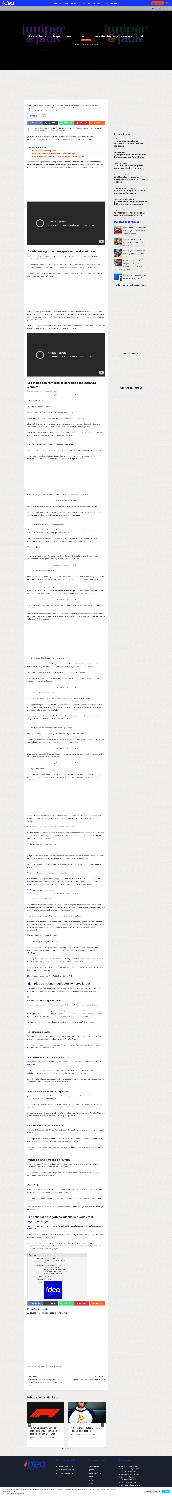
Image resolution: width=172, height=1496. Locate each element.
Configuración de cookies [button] (152, 1491)
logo (43, 1366)
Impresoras (91, 1483)
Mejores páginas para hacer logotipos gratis (88, 1378)
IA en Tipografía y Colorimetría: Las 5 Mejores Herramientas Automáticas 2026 (135, 231)
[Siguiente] (102, 1424)
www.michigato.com (127, 1477)
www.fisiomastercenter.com (130, 1466)
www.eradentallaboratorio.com (131, 1485)
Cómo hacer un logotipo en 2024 (46, 151)
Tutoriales (96, 3)
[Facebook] (153, 8)
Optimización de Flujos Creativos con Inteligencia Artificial (133, 242)
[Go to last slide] (29, 1424)
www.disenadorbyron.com (129, 1469)
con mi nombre (33, 1366)
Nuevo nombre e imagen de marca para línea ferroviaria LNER (58, 156)
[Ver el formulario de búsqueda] (167, 3)
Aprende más (52, 110)
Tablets (90, 1477)
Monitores (91, 1480)
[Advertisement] (66, 85)
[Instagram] (160, 8)
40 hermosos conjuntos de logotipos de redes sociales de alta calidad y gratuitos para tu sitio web (45, 1380)
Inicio (55, 3)
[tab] (62, 1448)
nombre (59, 1366)
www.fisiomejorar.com (127, 1482)
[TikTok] (168, 8)
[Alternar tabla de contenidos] (43, 116)
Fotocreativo (157, 3)
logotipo (46, 137)
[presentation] (45, 1412)
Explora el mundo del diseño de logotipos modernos (54, 153)
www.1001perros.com (127, 1480)
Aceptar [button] (166, 1491)
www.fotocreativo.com (128, 1471)
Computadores (93, 1466)
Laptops (90, 1470)
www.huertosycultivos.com (129, 1474)
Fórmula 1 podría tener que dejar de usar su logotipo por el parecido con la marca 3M (45, 1431)
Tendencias (63, 3)
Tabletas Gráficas (94, 1473)
